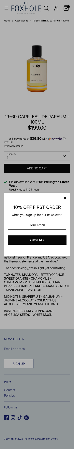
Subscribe (37, 240)
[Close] (65, 197)
